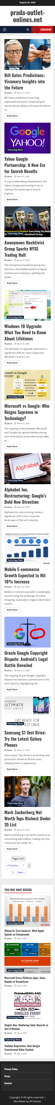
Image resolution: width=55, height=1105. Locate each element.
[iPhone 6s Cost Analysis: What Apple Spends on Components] (27, 911)
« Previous (12, 865)
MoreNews (20, 1101)
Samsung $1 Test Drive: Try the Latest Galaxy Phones (27, 711)
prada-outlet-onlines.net (27, 15)
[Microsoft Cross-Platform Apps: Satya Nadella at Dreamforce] (27, 958)
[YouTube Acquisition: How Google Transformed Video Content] (27, 1039)
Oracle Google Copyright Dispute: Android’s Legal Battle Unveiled (27, 632)
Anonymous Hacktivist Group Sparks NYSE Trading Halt (27, 221)
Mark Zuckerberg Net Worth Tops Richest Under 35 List (27, 791)
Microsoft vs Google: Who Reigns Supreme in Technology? (27, 385)
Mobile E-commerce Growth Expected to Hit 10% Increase (27, 548)
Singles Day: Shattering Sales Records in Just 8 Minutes (26, 1027)
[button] (4, 29)
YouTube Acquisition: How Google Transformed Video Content (22, 1047)
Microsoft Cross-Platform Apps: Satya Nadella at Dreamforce (24, 979)
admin (9, 93)
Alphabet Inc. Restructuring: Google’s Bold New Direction (27, 468)
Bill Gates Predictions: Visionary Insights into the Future (27, 54)
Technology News (15, 66)
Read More (13, 116)
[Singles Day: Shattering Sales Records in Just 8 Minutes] (27, 1005)
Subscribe (45, 29)
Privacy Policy (11, 1069)
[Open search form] (28, 29)
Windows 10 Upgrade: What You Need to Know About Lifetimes (27, 305)
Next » (21, 872)
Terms (7, 1076)
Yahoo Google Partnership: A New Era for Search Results (27, 138)
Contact (8, 1083)
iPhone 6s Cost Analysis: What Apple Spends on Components (24, 932)
